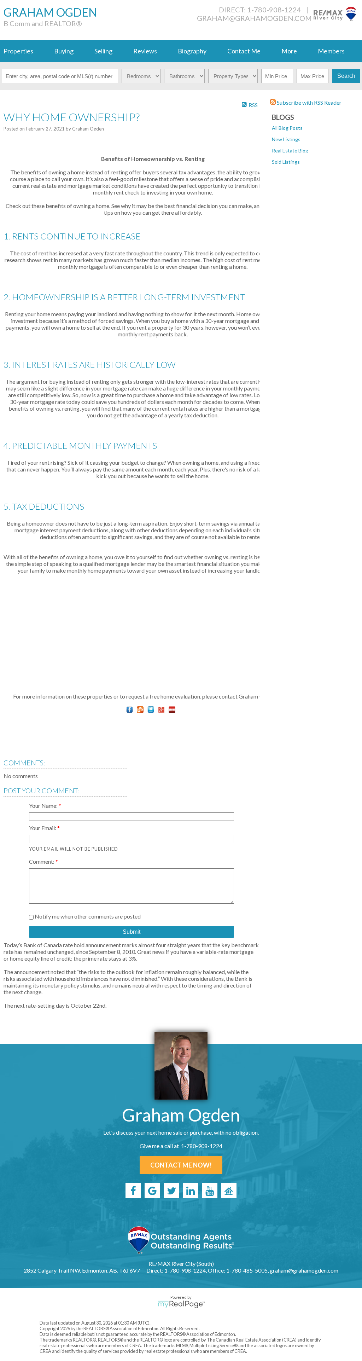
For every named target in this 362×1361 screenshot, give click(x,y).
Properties (18, 51)
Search (346, 76)
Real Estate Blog (290, 150)
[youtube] (209, 1190)
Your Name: (44, 805)
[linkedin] (190, 1190)
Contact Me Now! (181, 1165)
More (289, 51)
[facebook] (133, 1190)
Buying (64, 51)
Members (331, 51)
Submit (131, 932)
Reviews (145, 51)
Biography (192, 51)
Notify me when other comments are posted (87, 916)
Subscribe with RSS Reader (308, 102)
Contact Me (244, 51)
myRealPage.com (181, 1304)
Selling (103, 51)
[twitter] (171, 1190)
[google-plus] (152, 1190)
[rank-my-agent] (229, 1190)
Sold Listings (286, 162)
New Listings (286, 139)
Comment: (42, 861)
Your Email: (43, 827)
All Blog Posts (287, 128)
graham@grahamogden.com (254, 18)
